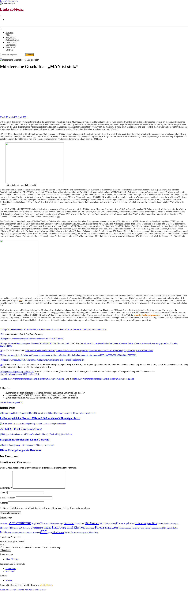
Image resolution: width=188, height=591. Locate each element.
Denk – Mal (11, 42)
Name (3, 492)
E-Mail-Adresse (7, 498)
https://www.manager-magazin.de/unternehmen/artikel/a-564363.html (34, 379)
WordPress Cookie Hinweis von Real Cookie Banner (23, 590)
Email (2, 544)
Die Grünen (92, 523)
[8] (58, 216)
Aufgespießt (11, 37)
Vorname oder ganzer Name (12, 541)
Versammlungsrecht (80, 532)
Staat (50, 532)
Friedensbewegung (171, 523)
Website (3, 503)
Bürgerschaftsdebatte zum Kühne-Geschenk (24, 439)
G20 (20, 528)
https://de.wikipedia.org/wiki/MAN (18, 371)
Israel (70, 527)
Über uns (9, 50)
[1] (35, 136)
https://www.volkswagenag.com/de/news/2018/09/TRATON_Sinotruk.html (36, 343)
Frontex (15, 528)
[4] (83, 194)
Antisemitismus (12, 40)
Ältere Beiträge (12, 559)
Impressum (10, 571)
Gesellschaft (11, 47)
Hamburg (59, 527)
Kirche (78, 527)
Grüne (47, 527)
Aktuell (9, 35)
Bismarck (45, 523)
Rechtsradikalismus (24, 532)
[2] (100, 190)
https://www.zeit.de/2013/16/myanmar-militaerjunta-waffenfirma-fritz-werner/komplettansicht (43, 360)
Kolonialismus (88, 528)
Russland (36, 532)
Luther (114, 527)
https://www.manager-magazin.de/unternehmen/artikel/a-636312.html (33, 339)
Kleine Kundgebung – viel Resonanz (20, 450)
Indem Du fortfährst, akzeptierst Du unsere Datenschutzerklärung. (31, 547)
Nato (164, 528)
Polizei (14, 532)
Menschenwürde (138, 528)
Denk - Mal (78, 413)
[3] (45, 192)
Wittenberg (93, 532)
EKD (102, 523)
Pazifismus (5, 532)
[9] (9, 226)
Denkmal (69, 523)
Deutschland (79, 523)
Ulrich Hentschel (7, 117)
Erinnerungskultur (125, 523)
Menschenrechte (125, 528)
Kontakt (9, 580)
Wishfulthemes (46, 585)
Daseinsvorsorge (56, 523)
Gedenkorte (26, 528)
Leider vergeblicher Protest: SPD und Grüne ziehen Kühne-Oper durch (40, 418)
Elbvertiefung (110, 523)
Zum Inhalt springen (9, 1)
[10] (133, 229)
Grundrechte (11, 45)
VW (21, 402)
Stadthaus (58, 532)
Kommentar (6, 488)
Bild (38, 523)
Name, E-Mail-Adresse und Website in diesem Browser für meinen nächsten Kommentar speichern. (46, 508)
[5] (29, 202)
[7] (67, 214)
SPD (43, 531)
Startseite (9, 32)
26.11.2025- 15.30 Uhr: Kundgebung (21, 428)
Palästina (174, 528)
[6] (145, 209)
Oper (169, 528)
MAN (2, 402)
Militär (147, 528)
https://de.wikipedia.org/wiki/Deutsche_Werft (19, 374)
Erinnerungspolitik (146, 523)
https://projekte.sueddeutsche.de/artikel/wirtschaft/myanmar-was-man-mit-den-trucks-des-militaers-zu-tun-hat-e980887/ (54, 329)
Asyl (34, 523)
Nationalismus (156, 528)
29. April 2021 (21, 117)
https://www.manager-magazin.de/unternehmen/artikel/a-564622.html (104, 379)
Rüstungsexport (12, 402)
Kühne (107, 527)
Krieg (99, 527)
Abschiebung (4, 523)
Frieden (161, 523)
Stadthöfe (68, 532)
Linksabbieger (12, 9)
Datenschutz (11, 568)
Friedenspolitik (6, 528)
